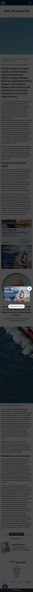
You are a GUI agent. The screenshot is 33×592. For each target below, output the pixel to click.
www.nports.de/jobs (16, 306)
